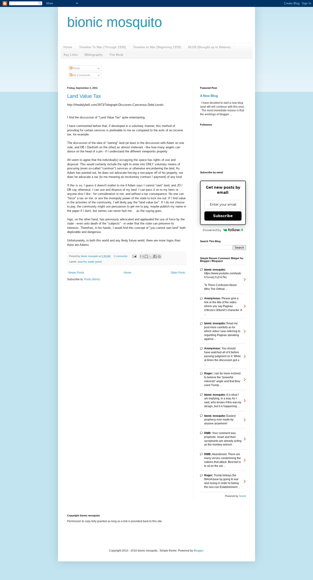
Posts (76, 68)
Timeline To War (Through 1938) (102, 47)
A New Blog (209, 96)
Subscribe (223, 216)
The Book (116, 54)
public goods (95, 261)
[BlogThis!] (146, 256)
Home (67, 47)
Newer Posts (76, 272)
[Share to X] (150, 256)
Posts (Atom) (92, 279)
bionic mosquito (114, 22)
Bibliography (93, 54)
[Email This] (142, 256)
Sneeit (242, 496)
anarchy (82, 261)
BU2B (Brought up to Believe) (209, 47)
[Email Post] (134, 256)
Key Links (71, 54)
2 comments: (121, 256)
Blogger (198, 550)
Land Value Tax (84, 96)
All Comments (81, 75)
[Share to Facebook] (155, 256)
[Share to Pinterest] (159, 256)
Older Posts (178, 272)
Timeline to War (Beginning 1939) (157, 47)
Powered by (212, 230)
